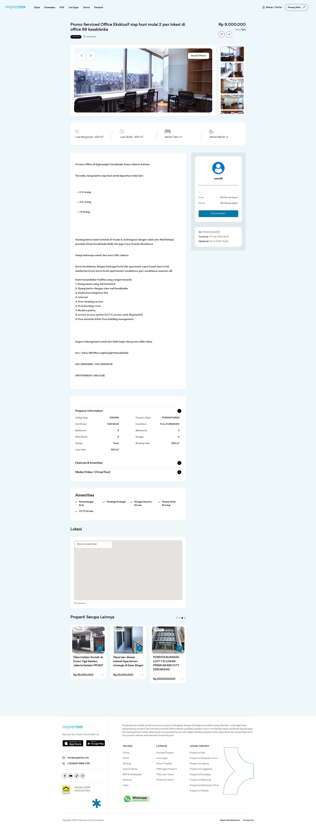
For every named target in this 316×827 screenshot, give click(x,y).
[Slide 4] (232, 102)
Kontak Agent (218, 214)
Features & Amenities (89, 462)
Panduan (127, 780)
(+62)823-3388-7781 (79, 763)
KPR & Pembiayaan (132, 774)
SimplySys (99, 820)
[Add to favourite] (221, 34)
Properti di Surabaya (200, 774)
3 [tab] (182, 618)
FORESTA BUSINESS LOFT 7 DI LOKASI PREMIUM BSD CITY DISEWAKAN (86, 663)
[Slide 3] (232, 86)
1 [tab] (177, 618)
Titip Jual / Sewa (164, 774)
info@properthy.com (78, 758)
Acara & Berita (130, 769)
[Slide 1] (232, 54)
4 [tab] (185, 618)
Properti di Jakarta (199, 763)
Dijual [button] (37, 7)
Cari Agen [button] (74, 7)
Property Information (89, 410)
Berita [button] (86, 7)
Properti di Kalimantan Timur (204, 785)
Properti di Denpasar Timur (204, 758)
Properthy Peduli (165, 780)
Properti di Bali (197, 753)
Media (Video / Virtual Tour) (92, 472)
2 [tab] (179, 618)
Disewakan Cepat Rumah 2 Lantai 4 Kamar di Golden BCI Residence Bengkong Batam (166, 665)
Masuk (274, 7)
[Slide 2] (232, 70)
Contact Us (248, 820)
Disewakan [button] (49, 7)
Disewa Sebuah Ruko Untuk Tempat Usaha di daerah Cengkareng (127, 661)
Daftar (126, 758)
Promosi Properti (165, 753)
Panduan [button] (98, 7)
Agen (125, 785)
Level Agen (162, 758)
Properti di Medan (199, 791)
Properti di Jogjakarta (201, 769)
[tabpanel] (88, 657)
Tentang (127, 763)
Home (126, 753)
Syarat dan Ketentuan (230, 820)
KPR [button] (62, 7)
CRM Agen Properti (166, 769)
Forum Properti (164, 763)
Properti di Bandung (200, 780)
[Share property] (229, 34)
